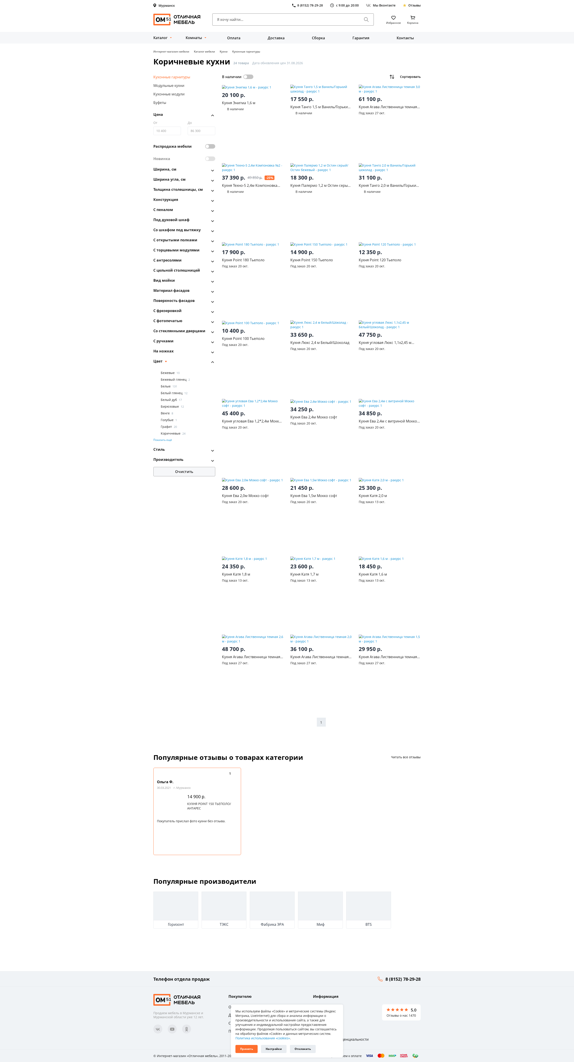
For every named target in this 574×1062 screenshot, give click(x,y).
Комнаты (194, 37)
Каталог (160, 37)
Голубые (169, 420)
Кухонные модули (169, 94)
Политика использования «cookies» (262, 1038)
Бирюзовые (172, 407)
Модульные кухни (168, 85)
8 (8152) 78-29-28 (403, 979)
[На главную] (176, 19)
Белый (171, 400)
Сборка (318, 37)
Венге (167, 413)
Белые (169, 386)
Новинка (161, 159)
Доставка (276, 37)
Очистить (184, 471)
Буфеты (159, 102)
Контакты (405, 37)
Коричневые (173, 433)
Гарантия (360, 37)
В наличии (231, 77)
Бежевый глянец (175, 380)
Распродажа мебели (172, 146)
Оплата (233, 37)
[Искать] (366, 19)
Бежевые (170, 373)
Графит (169, 427)
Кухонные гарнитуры (171, 77)
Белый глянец (174, 393)
